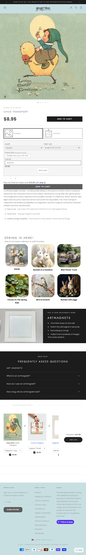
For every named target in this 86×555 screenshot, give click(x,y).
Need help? (43, 170)
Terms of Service (42, 500)
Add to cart (64, 119)
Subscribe (13, 509)
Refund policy (41, 525)
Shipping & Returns (43, 496)
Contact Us (40, 508)
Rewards (38, 529)
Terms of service (42, 521)
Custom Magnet (37, 443)
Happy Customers (43, 513)
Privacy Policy (41, 504)
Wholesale (39, 533)
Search (38, 492)
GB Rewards (40, 517)
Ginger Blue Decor (12, 108)
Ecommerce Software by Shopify (54, 544)
